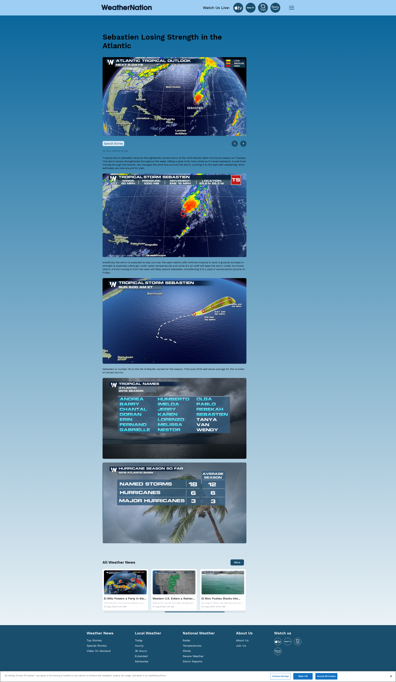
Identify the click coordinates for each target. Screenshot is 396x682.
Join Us (241, 645)
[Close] (391, 676)
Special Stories (97, 645)
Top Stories (94, 640)
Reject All (303, 676)
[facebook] (243, 144)
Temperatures (192, 645)
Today (138, 640)
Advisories (141, 661)
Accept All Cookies (326, 676)
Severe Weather (193, 656)
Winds (187, 650)
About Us (242, 640)
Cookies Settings (280, 676)
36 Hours (141, 650)
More (237, 562)
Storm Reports (192, 661)
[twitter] (235, 144)
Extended (141, 656)
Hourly (139, 645)
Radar (186, 640)
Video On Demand (99, 650)
